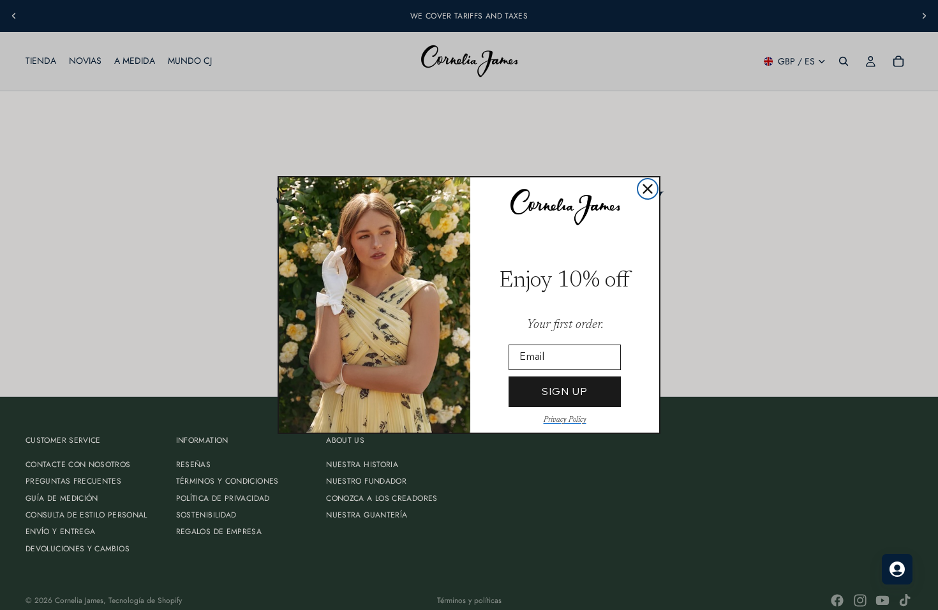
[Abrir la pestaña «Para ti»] (897, 569)
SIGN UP (565, 391)
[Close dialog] (647, 189)
